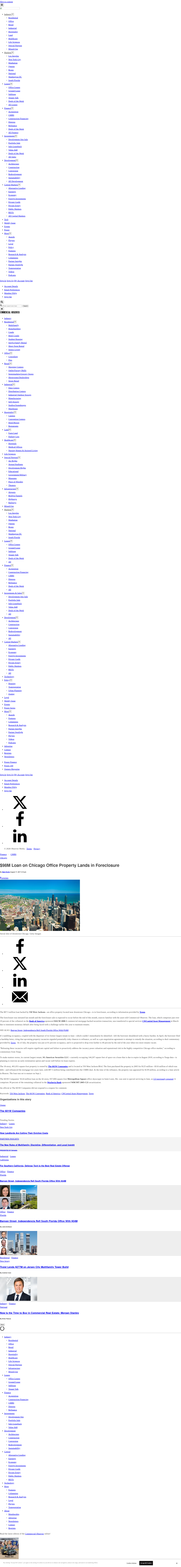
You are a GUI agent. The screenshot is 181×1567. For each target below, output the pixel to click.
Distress (11, 122)
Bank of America (53, 1093)
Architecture (13, 164)
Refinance (12, 125)
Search (25, 306)
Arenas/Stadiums (15, 464)
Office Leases (14, 87)
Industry (7, 318)
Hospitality (13, 31)
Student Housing (15, 339)
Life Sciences (14, 42)
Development (10, 160)
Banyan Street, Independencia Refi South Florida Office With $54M (40, 1030)
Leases (7, 84)
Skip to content (6, 2)
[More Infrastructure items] (17, 489)
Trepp (13, 1042)
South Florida (14, 80)
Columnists (13, 258)
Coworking (13, 356)
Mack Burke (6, 872)
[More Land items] (9, 429)
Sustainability (14, 177)
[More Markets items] (12, 52)
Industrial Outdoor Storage (19, 395)
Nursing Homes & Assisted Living (23, 450)
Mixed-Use (13, 49)
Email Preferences (12, 290)
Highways (12, 499)
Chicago (3, 858)
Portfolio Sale (14, 143)
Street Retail (13, 381)
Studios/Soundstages (17, 405)
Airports (12, 492)
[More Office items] (11, 353)
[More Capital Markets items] (19, 185)
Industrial (12, 28)
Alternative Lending (17, 188)
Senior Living (14, 349)
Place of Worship (15, 482)
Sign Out (29, 281)
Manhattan (12, 63)
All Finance (13, 132)
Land (10, 35)
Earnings (12, 191)
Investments (9, 136)
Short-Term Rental (16, 346)
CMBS (11, 115)
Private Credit (14, 202)
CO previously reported (163, 1079)
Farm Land (13, 433)
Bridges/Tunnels (15, 495)
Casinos (11, 416)
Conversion (13, 171)
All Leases (12, 104)
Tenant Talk (13, 98)
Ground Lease (14, 91)
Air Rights (12, 461)
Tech (6, 219)
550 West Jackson (17, 1093)
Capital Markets (11, 185)
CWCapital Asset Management (74, 1093)
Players (11, 240)
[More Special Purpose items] (19, 457)
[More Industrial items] (13, 384)
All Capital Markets (16, 216)
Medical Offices (15, 447)
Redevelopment (15, 174)
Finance (7, 108)
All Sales (12, 157)
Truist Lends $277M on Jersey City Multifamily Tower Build (34, 1267)
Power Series (9, 708)
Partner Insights (15, 261)
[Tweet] (20, 970)
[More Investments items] (16, 136)
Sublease (12, 94)
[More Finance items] (12, 108)
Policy (11, 247)
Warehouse (13, 408)
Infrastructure (10, 489)
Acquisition (13, 111)
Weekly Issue (10, 223)
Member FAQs (10, 293)
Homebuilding (14, 329)
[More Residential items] (15, 322)
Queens (11, 66)
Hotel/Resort (13, 422)
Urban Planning (15, 690)
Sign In (3, 281)
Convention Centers (16, 419)
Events (7, 226)
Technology (9, 676)
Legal (10, 244)
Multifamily (13, 325)
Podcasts (12, 275)
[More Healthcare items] (14, 440)
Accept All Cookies (146, 1563)
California (4, 1160)
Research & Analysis (17, 254)
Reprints (7, 753)
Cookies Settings (131, 1563)
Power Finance (10, 762)
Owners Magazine (12, 769)
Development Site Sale (18, 139)
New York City (14, 59)
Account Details (11, 286)
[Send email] (20, 1004)
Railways (12, 502)
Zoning (11, 694)
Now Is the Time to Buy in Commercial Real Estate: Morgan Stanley (39, 1313)
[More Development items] (17, 160)
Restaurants (13, 426)
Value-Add (12, 150)
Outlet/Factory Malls (17, 370)
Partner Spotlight (15, 264)
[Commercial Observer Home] (10, 8)
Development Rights (17, 468)
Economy (12, 195)
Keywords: (4, 1093)
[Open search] (2, 302)
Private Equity (14, 205)
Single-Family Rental (17, 342)
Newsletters (9, 756)
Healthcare (13, 38)
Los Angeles (13, 56)
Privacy (37, 848)
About (6, 1511)
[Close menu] (2, 309)
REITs (11, 212)
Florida (3, 1175)
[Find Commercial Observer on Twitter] (20, 809)
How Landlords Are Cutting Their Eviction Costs (24, 1132)
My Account (19, 281)
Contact (7, 749)
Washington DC (15, 77)
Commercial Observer (34, 1534)
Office (11, 21)
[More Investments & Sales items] (23, 593)
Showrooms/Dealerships (18, 377)
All (9, 562)
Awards (11, 237)
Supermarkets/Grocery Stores (21, 374)
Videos (11, 271)
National (12, 73)
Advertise (8, 746)
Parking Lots (13, 436)
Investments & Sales (13, 593)
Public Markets (14, 209)
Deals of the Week (16, 101)
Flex (10, 360)
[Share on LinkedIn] (20, 987)
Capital (7, 1451)
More (6, 233)
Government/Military (17, 475)
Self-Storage (13, 402)
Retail (11, 24)
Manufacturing (14, 398)
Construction (13, 167)
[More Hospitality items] (15, 412)
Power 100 (8, 765)
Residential (13, 18)
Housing (12, 683)
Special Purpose (15, 45)
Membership (13, 1514)
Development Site (16, 1417)
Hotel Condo (13, 335)
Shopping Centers (15, 367)
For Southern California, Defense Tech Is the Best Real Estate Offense (35, 1165)
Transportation (14, 268)
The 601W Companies (35, 1093)
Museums (12, 478)
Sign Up (10, 281)
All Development (15, 181)
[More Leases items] (11, 84)
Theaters (12, 485)
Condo (11, 332)
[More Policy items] (11, 680)
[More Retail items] (10, 363)
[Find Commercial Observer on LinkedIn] (20, 843)
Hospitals (12, 443)
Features (12, 251)
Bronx (11, 70)
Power (7, 230)
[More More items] (10, 233)
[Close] (176, 1563)
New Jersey (5, 1261)
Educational (13, 471)
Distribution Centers (17, 391)
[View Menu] (2, 4)
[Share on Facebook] (20, 954)
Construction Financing (18, 118)
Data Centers (13, 388)
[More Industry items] (12, 14)
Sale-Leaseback (15, 146)
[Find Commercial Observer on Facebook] (20, 826)
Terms (29, 848)
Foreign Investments (17, 198)
